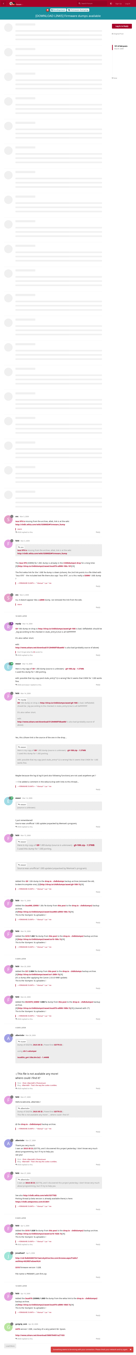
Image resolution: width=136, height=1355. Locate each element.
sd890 (41, 600)
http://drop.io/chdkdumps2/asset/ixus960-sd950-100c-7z (44, 911)
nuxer (23, 1041)
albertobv (25, 1108)
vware (19, 529)
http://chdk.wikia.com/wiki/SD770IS (40, 1195)
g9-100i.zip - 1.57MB (74, 668)
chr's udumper (30, 1051)
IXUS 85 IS (37, 1044)
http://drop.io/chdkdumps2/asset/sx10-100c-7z (39, 939)
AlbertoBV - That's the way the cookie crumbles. (39, 1085)
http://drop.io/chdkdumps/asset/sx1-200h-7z (39, 974)
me (50, 583)
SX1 (27, 971)
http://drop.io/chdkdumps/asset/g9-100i (57, 628)
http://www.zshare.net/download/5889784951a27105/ (40, 1335)
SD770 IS (58, 1044)
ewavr (23, 747)
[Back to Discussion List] (3, 3)
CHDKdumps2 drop (72, 563)
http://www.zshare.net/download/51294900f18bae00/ (40, 647)
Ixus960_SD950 (32, 905)
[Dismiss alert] (130, 1349)
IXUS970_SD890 (32, 1002)
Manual (40, 583)
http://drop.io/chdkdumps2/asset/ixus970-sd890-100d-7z (44, 1304)
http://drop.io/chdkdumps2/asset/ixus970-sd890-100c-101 (44, 566)
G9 (16, 628)
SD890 (87, 575)
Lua (46, 583)
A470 (17, 1329)
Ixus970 (28, 1298)
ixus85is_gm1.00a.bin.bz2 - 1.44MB (33, 1057)
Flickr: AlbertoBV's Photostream (34, 1083)
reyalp (23, 700)
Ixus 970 (23, 563)
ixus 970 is (20, 521)
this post (62, 905)
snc (22, 547)
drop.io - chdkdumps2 (82, 905)
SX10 (27, 936)
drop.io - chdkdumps (54, 881)
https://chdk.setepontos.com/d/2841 (32, 1201)
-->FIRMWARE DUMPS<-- (26, 583)
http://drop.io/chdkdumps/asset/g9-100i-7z (60, 884)
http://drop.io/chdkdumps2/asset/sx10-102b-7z (40, 1233)
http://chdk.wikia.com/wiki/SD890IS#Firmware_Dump (40, 524)
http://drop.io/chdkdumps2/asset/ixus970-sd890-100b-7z (44, 1008)
